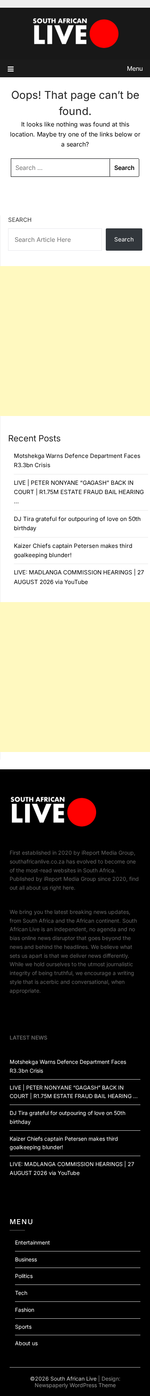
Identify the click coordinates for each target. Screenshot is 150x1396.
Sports (23, 1326)
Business (26, 1259)
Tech (21, 1293)
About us (26, 1343)
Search (20, 219)
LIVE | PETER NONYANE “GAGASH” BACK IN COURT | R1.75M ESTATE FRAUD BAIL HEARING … (79, 492)
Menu (135, 68)
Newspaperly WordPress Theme (75, 1385)
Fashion (24, 1309)
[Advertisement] (75, 341)
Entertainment (32, 1242)
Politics (24, 1276)
